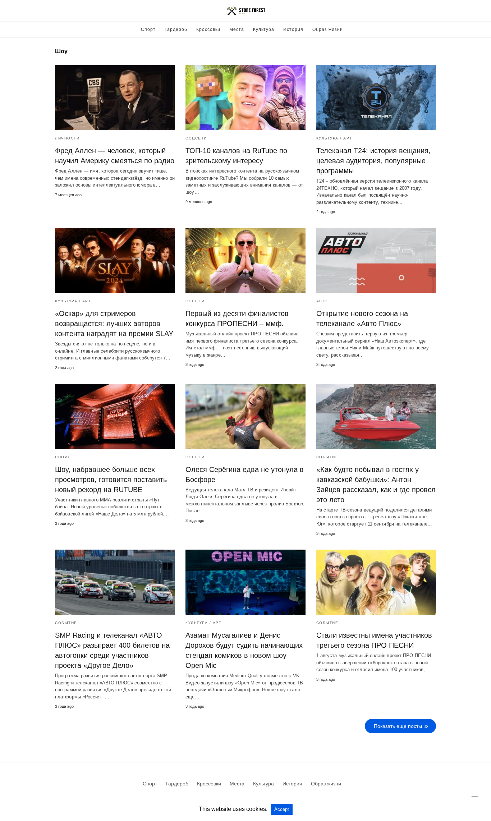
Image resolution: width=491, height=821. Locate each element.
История (293, 29)
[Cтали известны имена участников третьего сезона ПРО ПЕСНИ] (376, 582)
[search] (433, 11)
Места (236, 29)
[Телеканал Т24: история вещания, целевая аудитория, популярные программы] (376, 97)
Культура (263, 29)
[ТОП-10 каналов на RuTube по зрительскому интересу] (245, 97)
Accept (281, 809)
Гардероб (176, 29)
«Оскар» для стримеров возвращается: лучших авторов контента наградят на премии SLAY (114, 323)
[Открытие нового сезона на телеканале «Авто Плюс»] (376, 260)
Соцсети (196, 138)
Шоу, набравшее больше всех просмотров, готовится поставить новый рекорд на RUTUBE (111, 479)
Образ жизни (327, 29)
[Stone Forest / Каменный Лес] (246, 10)
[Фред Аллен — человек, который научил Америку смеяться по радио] (115, 97)
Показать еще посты (398, 726)
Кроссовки (208, 29)
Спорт (148, 29)
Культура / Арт (334, 138)
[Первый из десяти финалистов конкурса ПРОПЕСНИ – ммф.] (245, 260)
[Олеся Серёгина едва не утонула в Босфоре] (245, 416)
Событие (196, 301)
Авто (322, 301)
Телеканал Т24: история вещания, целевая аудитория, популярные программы (373, 161)
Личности (67, 138)
